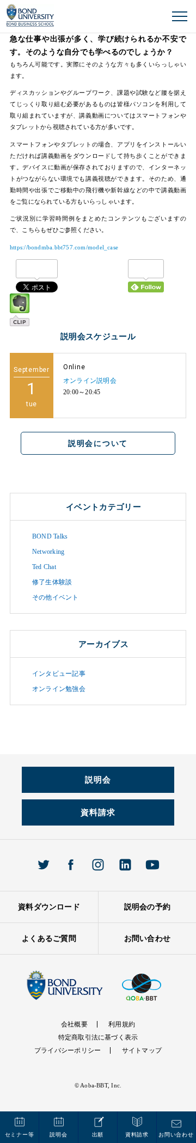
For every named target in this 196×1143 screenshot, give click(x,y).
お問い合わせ (147, 938)
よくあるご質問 (49, 938)
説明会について (98, 443)
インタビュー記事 (58, 673)
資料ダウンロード (49, 907)
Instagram (98, 865)
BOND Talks (50, 536)
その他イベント (55, 597)
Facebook (71, 865)
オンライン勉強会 (58, 689)
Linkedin (125, 865)
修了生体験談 (52, 582)
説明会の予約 (147, 907)
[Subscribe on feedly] (146, 275)
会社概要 (74, 1024)
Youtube (152, 865)
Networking (48, 551)
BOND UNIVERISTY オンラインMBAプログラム (30, 15)
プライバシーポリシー (67, 1050)
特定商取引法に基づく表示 (98, 1037)
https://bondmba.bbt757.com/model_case (64, 247)
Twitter (43, 865)
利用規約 (121, 1024)
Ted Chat (44, 567)
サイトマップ (142, 1050)
